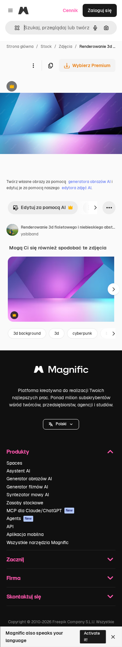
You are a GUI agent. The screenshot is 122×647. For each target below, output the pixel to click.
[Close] (113, 637)
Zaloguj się (100, 10)
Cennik (70, 10)
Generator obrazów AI (29, 479)
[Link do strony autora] (12, 231)
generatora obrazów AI (89, 181)
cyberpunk (82, 333)
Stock (46, 46)
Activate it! (92, 636)
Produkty (18, 451)
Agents (19, 518)
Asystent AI (18, 471)
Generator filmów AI (27, 487)
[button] (61, 424)
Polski (61, 424)
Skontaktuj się (24, 596)
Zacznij (15, 559)
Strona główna (20, 46)
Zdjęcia (65, 46)
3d (56, 333)
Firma (13, 577)
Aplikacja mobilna (25, 534)
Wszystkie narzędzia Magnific (38, 542)
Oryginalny (45, 87)
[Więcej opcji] (33, 65)
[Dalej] (95, 207)
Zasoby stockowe (25, 503)
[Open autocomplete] (14, 27)
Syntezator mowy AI (28, 495)
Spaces (14, 463)
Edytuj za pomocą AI (39, 209)
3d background (27, 333)
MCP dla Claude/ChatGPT (40, 510)
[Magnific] (61, 371)
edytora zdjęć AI (76, 187)
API (10, 526)
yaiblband (29, 234)
